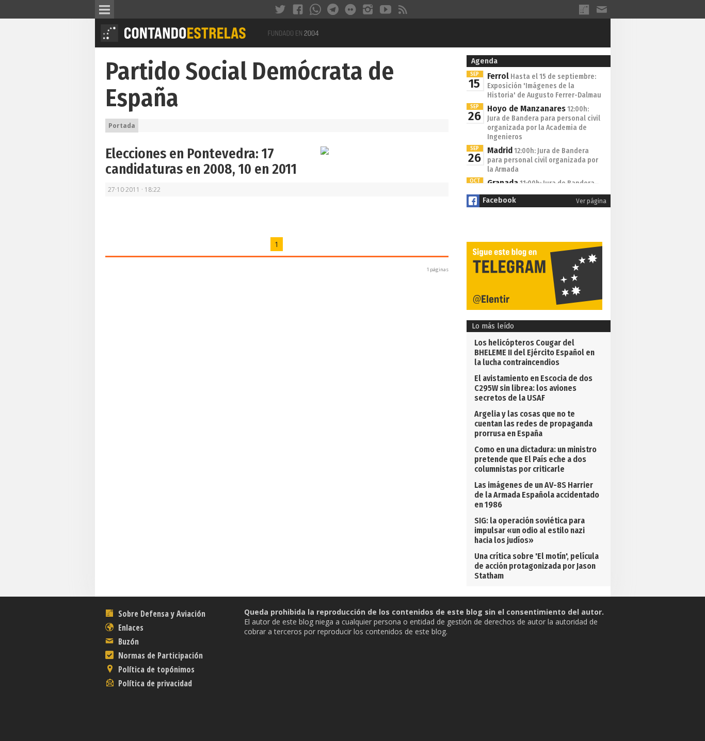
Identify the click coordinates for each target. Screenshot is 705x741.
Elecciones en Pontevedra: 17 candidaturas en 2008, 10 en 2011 (201, 161)
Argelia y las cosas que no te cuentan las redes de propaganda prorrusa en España (533, 423)
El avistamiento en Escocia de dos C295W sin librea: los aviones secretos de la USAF (533, 388)
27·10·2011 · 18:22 (134, 189)
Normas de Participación (159, 655)
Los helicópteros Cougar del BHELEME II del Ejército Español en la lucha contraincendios (534, 352)
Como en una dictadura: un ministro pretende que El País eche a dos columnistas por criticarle (535, 459)
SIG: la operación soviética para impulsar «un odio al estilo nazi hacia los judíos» (529, 530)
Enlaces (129, 627)
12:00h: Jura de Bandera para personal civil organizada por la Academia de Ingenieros (543, 123)
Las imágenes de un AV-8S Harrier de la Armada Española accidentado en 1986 (536, 494)
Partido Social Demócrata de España (249, 84)
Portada (121, 125)
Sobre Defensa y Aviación (160, 613)
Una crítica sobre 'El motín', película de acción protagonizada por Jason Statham (536, 566)
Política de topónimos (155, 669)
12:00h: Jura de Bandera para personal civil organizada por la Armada (542, 160)
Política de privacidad (154, 683)
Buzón (127, 641)
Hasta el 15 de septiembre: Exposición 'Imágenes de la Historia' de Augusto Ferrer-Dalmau (544, 86)
